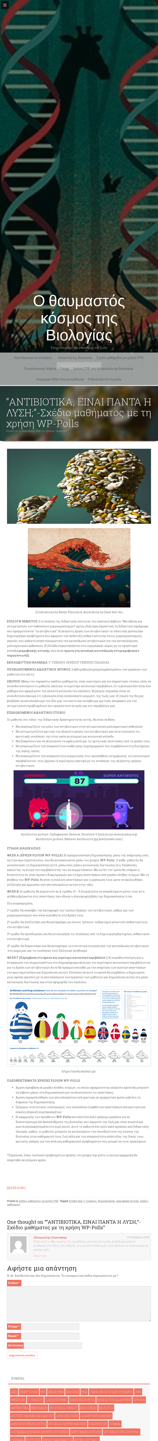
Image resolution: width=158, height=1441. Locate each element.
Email (13, 1336)
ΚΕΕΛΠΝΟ (18, 1188)
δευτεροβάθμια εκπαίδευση (32, 1416)
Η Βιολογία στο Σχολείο (104, 379)
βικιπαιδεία (39, 1408)
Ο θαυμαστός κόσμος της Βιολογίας (79, 318)
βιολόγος (106, 1408)
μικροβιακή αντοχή (127, 1201)
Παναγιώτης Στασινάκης (50, 1237)
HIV (43, 1392)
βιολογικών (88, 1408)
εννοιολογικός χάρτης (28, 1424)
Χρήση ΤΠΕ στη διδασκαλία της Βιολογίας (103, 369)
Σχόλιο (14, 1283)
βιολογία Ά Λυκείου (64, 1408)
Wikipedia (18, 1400)
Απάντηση (40, 1256)
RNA (84, 1392)
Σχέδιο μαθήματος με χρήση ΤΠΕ (120, 358)
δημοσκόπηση (106, 1201)
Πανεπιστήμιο (56, 1400)
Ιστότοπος (15, 1345)
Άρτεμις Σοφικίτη (55, 431)
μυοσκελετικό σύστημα (121, 1432)
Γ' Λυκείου (90, 1201)
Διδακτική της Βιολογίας (75, 358)
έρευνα (139, 1400)
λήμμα (115, 1424)
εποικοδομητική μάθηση (67, 1424)
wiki (138, 1392)
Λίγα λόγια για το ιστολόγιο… (34, 358)
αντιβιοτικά (75, 1201)
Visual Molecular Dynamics (111, 1392)
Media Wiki (56, 1392)
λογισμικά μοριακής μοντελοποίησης (39, 1432)
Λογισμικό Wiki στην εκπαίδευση (60, 379)
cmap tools (29, 1392)
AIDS (14, 1392)
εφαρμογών (98, 1424)
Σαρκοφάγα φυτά (82, 1400)
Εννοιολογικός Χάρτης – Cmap (46, 369)
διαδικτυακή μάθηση (96, 1416)
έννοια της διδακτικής (114, 1400)
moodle (72, 1392)
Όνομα (13, 1326)
